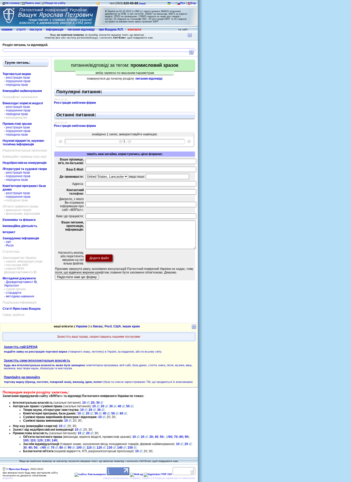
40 (119, 406)
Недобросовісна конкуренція (25, 163)
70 (52, 447)
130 (109, 447)
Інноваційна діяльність (20, 226)
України (81, 326)
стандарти (13, 293)
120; (40, 440)
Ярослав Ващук (19, 469)
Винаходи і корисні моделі (23, 103)
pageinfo (7, 478)
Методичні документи (19, 278)
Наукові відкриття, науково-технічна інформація (24, 142)
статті (20, 29)
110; (33, 440)
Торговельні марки (17, 74)
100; (26, 440)
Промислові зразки (17, 124)
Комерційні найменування (22, 91)
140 (120, 447)
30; (151, 437)
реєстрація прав (18, 77)
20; (93, 402)
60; (171, 437)
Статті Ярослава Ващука (22, 308)
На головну (12, 3)
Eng (193, 3)
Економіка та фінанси (19, 220)
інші (142, 3)
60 (121, 413)
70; (176, 437)
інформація (54, 29)
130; (48, 440)
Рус (182, 3)
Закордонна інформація (21, 238)
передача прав (17, 85)
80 (61, 447)
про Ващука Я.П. (111, 29)
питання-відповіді (81, 29)
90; (187, 437)
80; (181, 437)
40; (30, 447)
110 (89, 447)
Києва (97, 326)
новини (7, 29)
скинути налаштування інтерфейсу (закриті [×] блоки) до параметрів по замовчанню (149, 478)
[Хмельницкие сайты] (90, 474)
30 (98, 402)
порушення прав (18, 81)
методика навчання (20, 296)
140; (55, 440)
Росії (108, 326)
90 (69, 447)
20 (102, 406)
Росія (10, 245)
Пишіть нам (32, 3)
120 (99, 447)
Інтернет (9, 232)
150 (130, 447)
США (117, 326)
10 (84, 402)
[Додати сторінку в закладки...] (98, 4)
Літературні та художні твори (25, 169)
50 (128, 406)
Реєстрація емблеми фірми (75, 103)
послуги (36, 29)
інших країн (131, 326)
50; (162, 437)
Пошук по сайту (55, 3)
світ (8, 242)
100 (79, 447)
